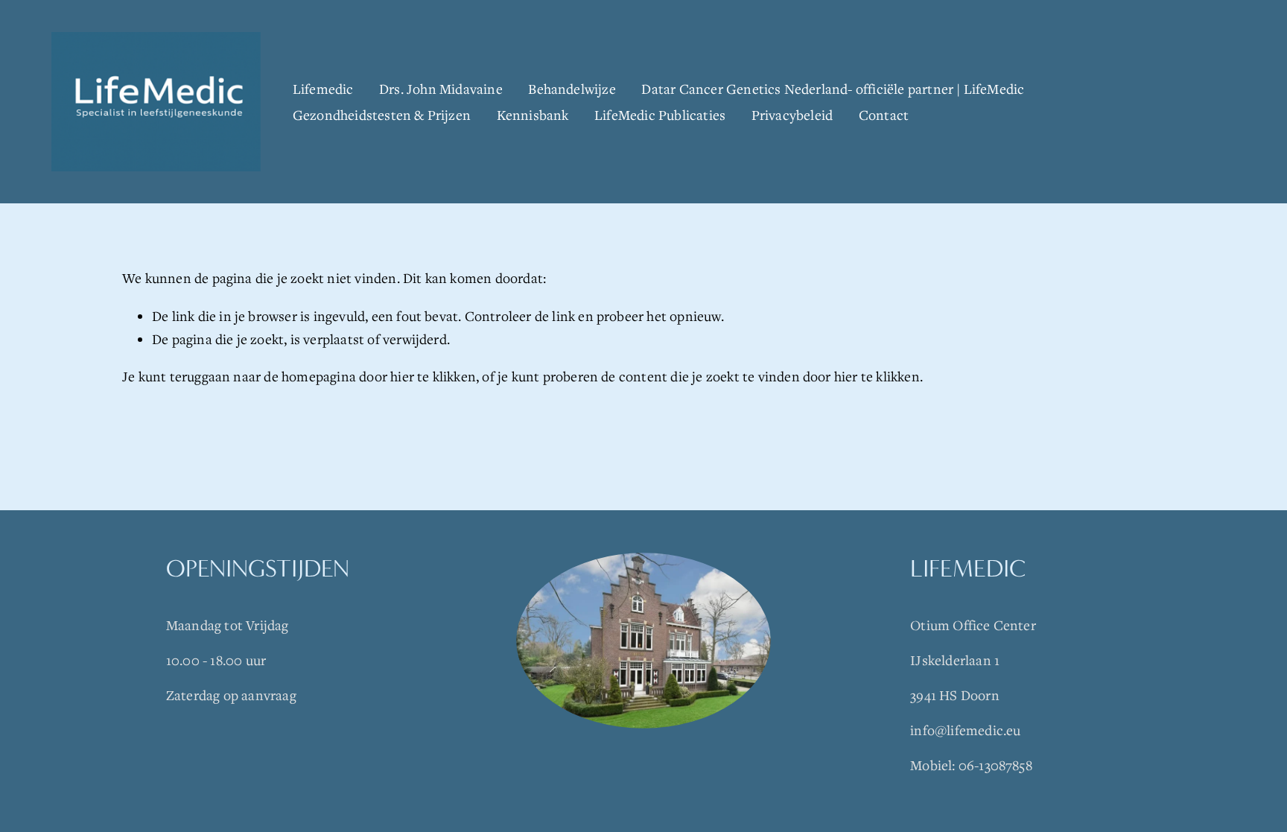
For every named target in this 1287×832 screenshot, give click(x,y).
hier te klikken (433, 376)
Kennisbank (533, 115)
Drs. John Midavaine (441, 89)
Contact (884, 115)
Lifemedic (323, 89)
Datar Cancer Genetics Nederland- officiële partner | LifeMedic (832, 89)
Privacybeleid (792, 115)
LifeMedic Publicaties (659, 115)
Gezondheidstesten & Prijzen (382, 115)
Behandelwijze (572, 89)
